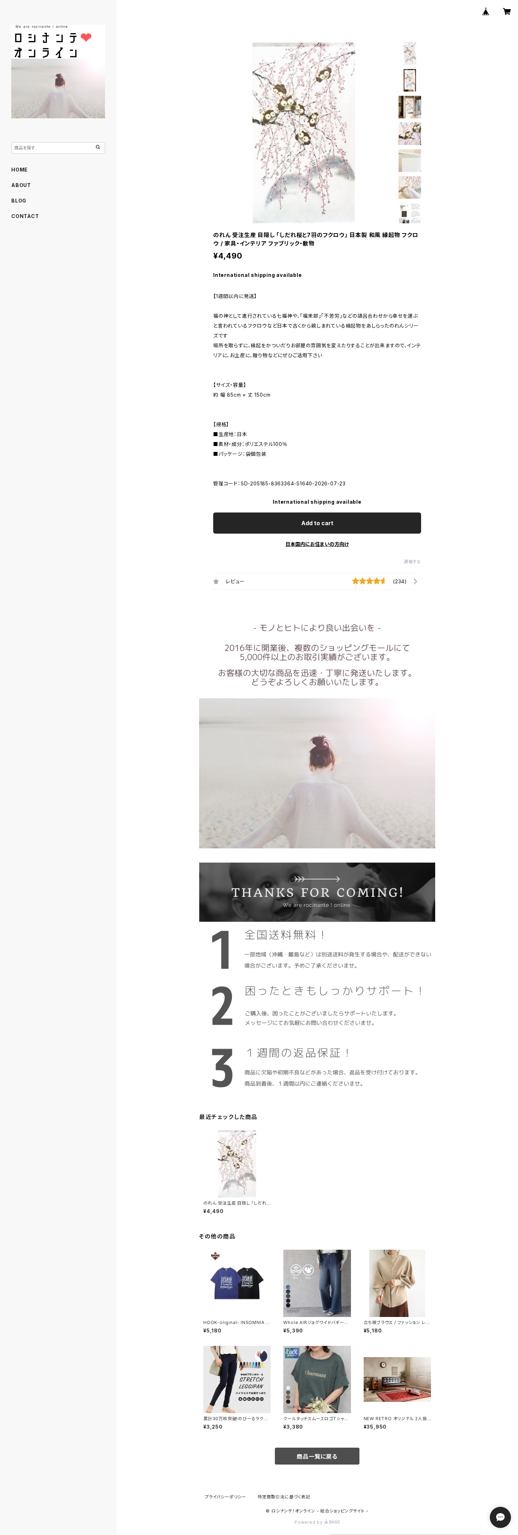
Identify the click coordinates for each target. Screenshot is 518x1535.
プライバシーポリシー (225, 1496)
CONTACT (25, 216)
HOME (19, 170)
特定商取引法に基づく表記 (284, 1496)
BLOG (18, 201)
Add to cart (317, 523)
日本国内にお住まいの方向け (317, 544)
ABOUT (21, 185)
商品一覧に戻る (317, 1456)
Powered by (309, 1522)
